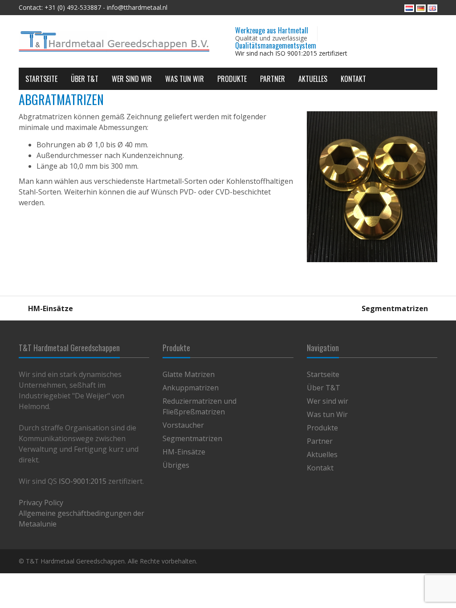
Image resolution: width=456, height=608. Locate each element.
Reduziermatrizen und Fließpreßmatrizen (199, 406)
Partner (272, 78)
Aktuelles (312, 78)
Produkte (232, 78)
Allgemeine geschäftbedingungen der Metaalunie (81, 518)
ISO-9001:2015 (82, 481)
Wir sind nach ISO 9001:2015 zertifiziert (291, 53)
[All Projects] (228, 308)
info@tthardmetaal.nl (137, 7)
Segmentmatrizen (396, 308)
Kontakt (353, 78)
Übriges (176, 465)
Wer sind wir (132, 78)
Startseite (41, 78)
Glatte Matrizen (189, 374)
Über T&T (84, 78)
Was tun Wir (184, 78)
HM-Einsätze (49, 308)
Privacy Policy (41, 502)
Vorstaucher (183, 425)
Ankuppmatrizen (191, 388)
